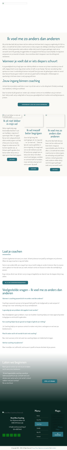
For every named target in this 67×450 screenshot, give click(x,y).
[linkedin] (11, 435)
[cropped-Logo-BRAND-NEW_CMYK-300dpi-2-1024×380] (14, 3)
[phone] (18, 435)
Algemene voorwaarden (44, 448)
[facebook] (3, 435)
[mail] (15, 435)
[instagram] (7, 435)
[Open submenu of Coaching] (45, 424)
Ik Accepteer (58, 434)
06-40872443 (17, 429)
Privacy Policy (35, 448)
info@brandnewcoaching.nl (17, 427)
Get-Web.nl (53, 448)
